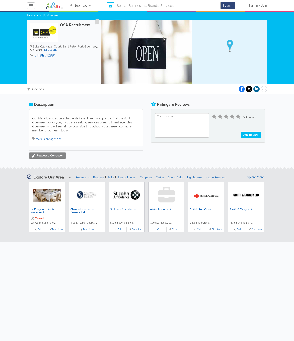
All (70, 177)
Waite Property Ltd (161, 209)
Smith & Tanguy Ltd (242, 209)
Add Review (250, 135)
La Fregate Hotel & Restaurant (42, 210)
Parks (110, 177)
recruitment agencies (48, 139)
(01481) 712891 (44, 55)
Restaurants (83, 177)
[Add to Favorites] (97, 21)
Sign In (253, 5)
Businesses (50, 15)
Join (264, 5)
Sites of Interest (126, 177)
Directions (50, 49)
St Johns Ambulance (123, 209)
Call (40, 229)
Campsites (146, 177)
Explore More (255, 177)
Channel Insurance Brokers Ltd (82, 210)
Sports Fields (176, 177)
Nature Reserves (216, 177)
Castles (160, 177)
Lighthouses (194, 177)
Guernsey (80, 5)
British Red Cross (200, 209)
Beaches (98, 177)
